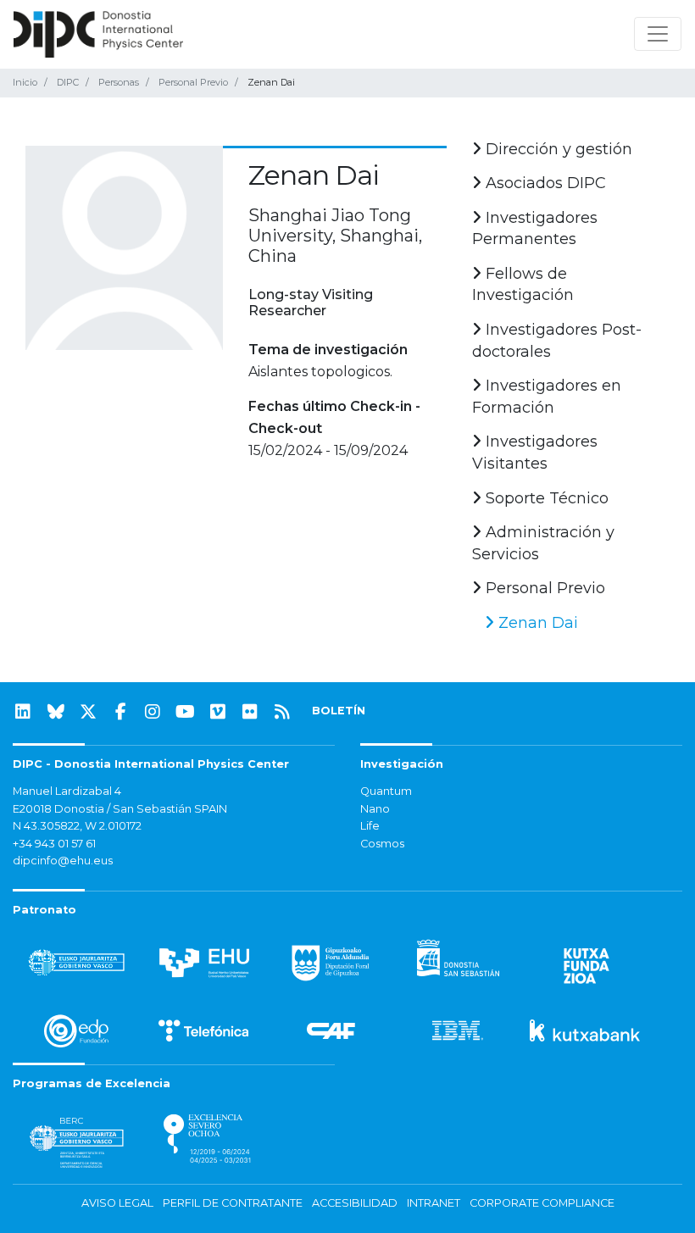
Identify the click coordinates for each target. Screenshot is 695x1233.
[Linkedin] (23, 712)
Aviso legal (117, 1203)
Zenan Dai (536, 623)
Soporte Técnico (545, 498)
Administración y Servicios (543, 543)
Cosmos (382, 843)
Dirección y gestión (556, 149)
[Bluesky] (56, 712)
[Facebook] (120, 712)
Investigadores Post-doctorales (557, 340)
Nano (375, 809)
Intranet (433, 1203)
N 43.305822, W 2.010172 (77, 825)
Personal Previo (193, 82)
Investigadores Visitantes (535, 452)
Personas (118, 82)
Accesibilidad (355, 1203)
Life (370, 825)
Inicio (25, 82)
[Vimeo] (218, 712)
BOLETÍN (338, 710)
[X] (88, 712)
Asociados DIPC (543, 183)
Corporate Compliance (542, 1203)
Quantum (386, 791)
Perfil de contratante (233, 1203)
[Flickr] (250, 712)
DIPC (68, 82)
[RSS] (282, 712)
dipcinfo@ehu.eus (63, 860)
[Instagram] (152, 712)
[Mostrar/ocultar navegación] (657, 34)
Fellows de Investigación (523, 284)
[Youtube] (185, 712)
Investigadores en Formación (546, 396)
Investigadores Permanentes (535, 228)
